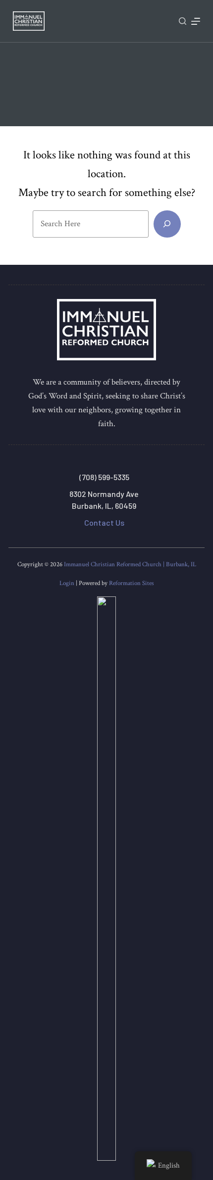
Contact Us (104, 522)
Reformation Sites (131, 583)
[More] (195, 21)
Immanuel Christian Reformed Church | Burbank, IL (130, 564)
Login (66, 583)
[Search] (182, 21)
